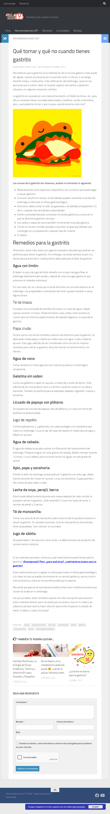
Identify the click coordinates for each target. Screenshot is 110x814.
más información (78, 807)
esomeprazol (63, 625)
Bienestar (47, 30)
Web (18, 732)
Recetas (77, 30)
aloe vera (51, 625)
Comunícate (9, 3)
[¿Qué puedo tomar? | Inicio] (14, 16)
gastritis (82, 625)
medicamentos (20, 629)
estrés (73, 625)
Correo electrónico (66, 721)
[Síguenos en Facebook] (97, 795)
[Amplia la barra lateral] (5, 38)
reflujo (31, 629)
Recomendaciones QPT (26, 30)
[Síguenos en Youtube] (102, 795)
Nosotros (24, 3)
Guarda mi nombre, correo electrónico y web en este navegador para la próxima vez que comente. (54, 745)
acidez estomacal (39, 625)
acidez (26, 625)
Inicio (8, 30)
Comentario (22, 702)
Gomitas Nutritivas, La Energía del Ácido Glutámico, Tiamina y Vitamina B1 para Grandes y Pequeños (25, 669)
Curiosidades (62, 30)
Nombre (20, 721)
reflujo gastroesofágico (45, 629)
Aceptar (95, 806)
